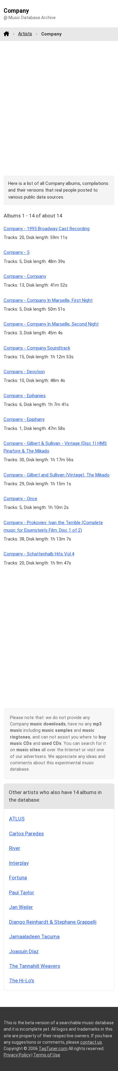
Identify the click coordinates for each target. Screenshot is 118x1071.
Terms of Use (46, 1054)
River (14, 848)
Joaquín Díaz (24, 951)
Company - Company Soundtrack (37, 348)
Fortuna (18, 878)
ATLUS (17, 819)
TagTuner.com (53, 1048)
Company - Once (20, 498)
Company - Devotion (24, 371)
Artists (25, 33)
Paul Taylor (21, 892)
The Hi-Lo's (21, 980)
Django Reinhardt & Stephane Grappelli (53, 922)
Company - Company (25, 276)
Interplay (19, 863)
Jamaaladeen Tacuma (34, 936)
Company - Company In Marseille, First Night (48, 300)
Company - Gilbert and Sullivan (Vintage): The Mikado (57, 475)
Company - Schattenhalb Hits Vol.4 (39, 554)
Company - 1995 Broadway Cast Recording (47, 228)
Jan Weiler (21, 907)
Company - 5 (16, 252)
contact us (91, 1042)
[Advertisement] (59, 108)
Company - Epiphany (24, 419)
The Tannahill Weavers (34, 966)
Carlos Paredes (26, 834)
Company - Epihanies (25, 395)
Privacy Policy (17, 1054)
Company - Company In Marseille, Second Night (51, 324)
